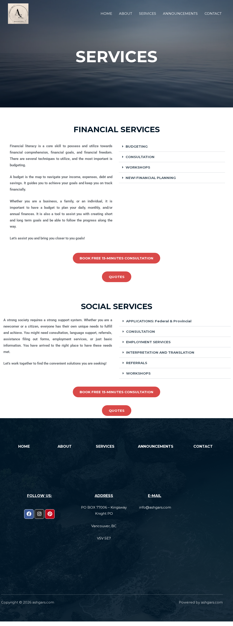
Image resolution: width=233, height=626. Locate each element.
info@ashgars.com (155, 507)
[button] (172, 146)
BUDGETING (137, 146)
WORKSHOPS (138, 167)
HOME (106, 13)
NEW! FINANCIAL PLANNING (151, 178)
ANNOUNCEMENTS (180, 13)
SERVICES (147, 13)
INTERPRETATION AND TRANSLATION (160, 352)
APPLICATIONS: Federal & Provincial (158, 321)
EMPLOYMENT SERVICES (148, 342)
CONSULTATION (140, 157)
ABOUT (125, 13)
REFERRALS (136, 363)
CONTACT (213, 13)
